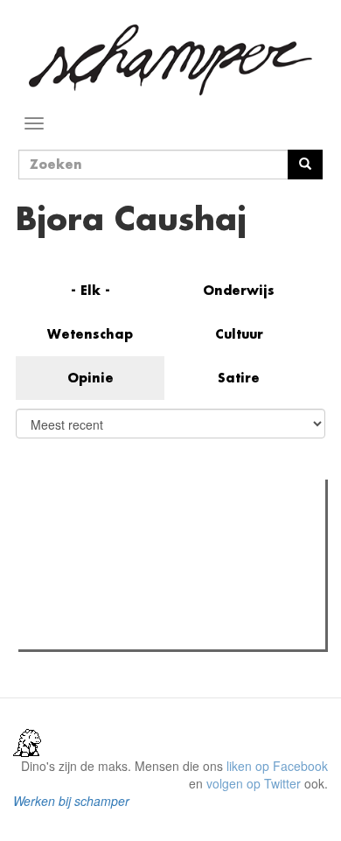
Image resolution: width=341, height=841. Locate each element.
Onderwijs (239, 290)
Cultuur (239, 334)
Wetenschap (90, 334)
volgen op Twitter (253, 783)
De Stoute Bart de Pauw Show (135, 568)
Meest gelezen (75, 532)
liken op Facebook (277, 765)
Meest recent (178, 532)
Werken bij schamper (71, 800)
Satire (239, 377)
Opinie (90, 377)
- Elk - (90, 290)
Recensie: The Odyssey (118, 631)
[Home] (170, 60)
